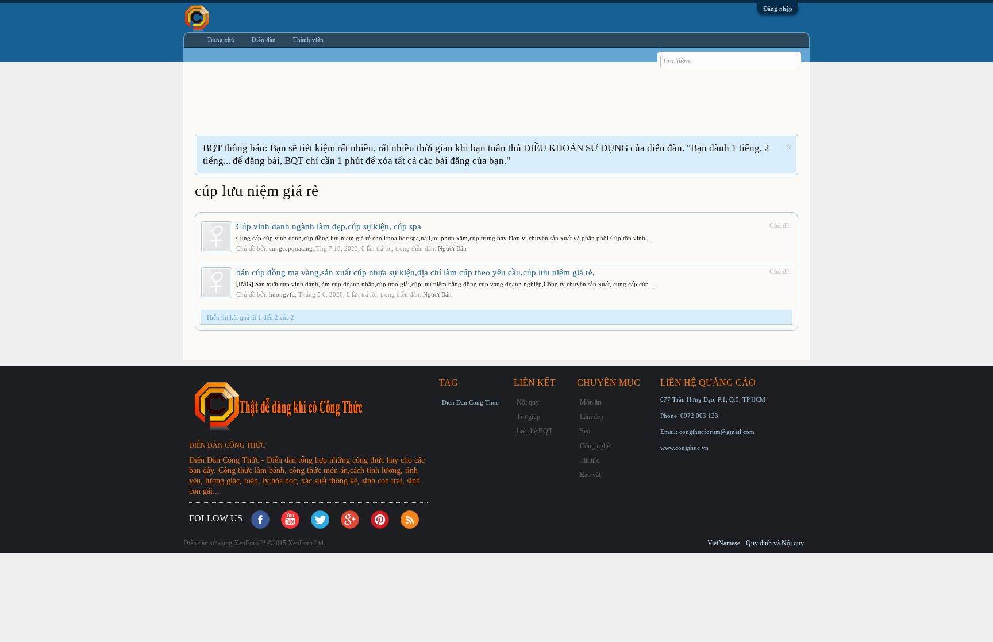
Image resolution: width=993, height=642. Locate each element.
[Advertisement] (404, 105)
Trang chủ (220, 39)
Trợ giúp (528, 417)
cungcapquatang (291, 248)
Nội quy (528, 402)
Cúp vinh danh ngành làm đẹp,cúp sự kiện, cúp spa (328, 226)
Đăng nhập (777, 8)
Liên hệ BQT (534, 431)
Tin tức (589, 460)
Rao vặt (590, 475)
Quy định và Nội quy (775, 543)
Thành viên (308, 39)
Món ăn (590, 402)
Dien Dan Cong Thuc (470, 402)
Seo (585, 431)
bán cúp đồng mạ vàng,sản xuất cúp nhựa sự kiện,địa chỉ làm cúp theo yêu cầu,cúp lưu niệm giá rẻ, (415, 272)
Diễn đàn (264, 39)
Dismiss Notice (788, 147)
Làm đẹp (591, 417)
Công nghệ (595, 446)
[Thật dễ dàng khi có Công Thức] (312, 406)
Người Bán (452, 248)
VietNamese (723, 543)
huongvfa (282, 294)
